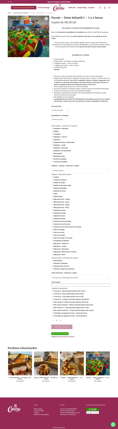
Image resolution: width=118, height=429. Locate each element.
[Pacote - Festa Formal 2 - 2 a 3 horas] (72, 363)
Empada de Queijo (59, 218)
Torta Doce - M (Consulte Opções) (68, 294)
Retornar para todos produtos (60, 333)
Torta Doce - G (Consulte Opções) (68, 296)
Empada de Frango (59, 213)
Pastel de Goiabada (59, 159)
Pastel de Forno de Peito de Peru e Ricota (67, 227)
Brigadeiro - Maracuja (60, 148)
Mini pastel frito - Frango (61, 199)
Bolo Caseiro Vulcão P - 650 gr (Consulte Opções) (73, 305)
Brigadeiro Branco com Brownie (63, 142)
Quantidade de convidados (60, 115)
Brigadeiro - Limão (59, 145)
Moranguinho (57, 153)
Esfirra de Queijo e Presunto (62, 238)
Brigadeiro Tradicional (60, 128)
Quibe (55, 194)
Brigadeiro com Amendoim (62, 150)
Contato (36, 412)
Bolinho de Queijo (59, 182)
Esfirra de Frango (59, 235)
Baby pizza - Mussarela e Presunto (64, 252)
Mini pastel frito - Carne (61, 202)
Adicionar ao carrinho (62, 326)
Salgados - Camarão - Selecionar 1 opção (66, 166)
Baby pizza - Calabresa (60, 243)
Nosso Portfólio (39, 411)
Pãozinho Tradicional (60, 263)
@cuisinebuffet (72, 409)
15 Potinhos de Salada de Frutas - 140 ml (70, 316)
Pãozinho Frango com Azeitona (63, 269)
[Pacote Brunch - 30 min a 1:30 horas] (20, 363)
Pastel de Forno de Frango (62, 221)
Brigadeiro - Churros (60, 137)
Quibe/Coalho (58, 196)
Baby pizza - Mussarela (61, 249)
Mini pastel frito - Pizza (61, 207)
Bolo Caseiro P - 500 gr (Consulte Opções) (70, 302)
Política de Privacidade (41, 414)
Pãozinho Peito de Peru (61, 266)
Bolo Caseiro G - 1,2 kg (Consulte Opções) (71, 307)
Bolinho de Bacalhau (60, 188)
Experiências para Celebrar (20, 13)
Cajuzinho (56, 139)
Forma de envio (56, 106)
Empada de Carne (59, 216)
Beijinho (56, 131)
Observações (56, 282)
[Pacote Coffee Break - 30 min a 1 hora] (46, 363)
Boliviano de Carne (59, 191)
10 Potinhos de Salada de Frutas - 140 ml (70, 313)
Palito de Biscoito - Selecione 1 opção (64, 273)
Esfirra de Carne (58, 232)
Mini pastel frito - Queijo (61, 205)
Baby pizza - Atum (59, 254)
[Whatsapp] (113, 424)
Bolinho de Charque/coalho (62, 185)
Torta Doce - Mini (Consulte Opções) (69, 291)
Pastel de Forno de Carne (61, 224)
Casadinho (56, 134)
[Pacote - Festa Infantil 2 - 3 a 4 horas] (98, 363)
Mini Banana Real (59, 156)
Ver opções (20, 381)
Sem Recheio (57, 260)
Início (9, 13)
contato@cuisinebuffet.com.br (70, 412)
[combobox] (60, 110)
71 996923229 (71, 414)
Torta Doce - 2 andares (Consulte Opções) (71, 299)
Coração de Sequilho (60, 162)
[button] (46, 18)
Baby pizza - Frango (59, 246)
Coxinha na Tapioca (59, 180)
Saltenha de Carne (59, 210)
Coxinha (56, 177)
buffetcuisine (70, 411)
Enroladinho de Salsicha (61, 241)
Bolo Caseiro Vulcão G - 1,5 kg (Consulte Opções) (73, 310)
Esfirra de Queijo (59, 229)
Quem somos (38, 409)
